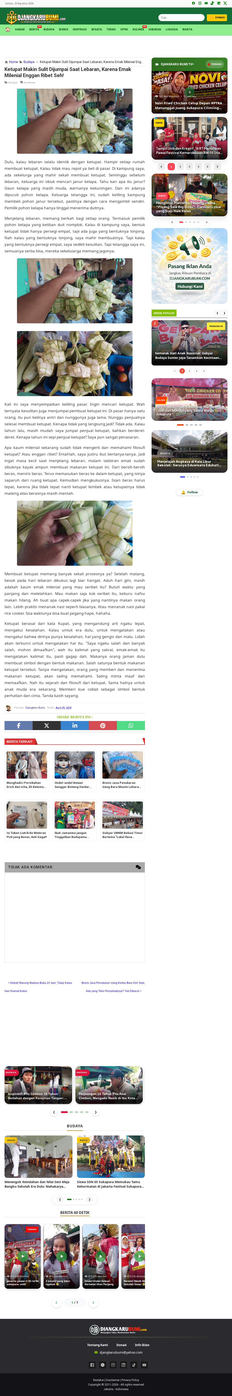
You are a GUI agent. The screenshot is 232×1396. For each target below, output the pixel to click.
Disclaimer (113, 1380)
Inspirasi (80, 29)
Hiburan (155, 29)
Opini (124, 29)
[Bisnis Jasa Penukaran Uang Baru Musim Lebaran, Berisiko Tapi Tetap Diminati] (122, 765)
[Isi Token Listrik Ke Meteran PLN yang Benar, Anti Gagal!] (27, 815)
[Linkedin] (123, 1365)
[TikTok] (212, 3)
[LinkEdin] (75, 725)
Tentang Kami (97, 1345)
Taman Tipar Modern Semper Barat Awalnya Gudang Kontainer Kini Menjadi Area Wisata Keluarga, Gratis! (189, 355)
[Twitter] (47, 725)
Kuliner (138, 29)
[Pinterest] (103, 725)
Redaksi (98, 1380)
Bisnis (63, 29)
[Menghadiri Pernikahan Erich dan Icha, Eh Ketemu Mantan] (27, 765)
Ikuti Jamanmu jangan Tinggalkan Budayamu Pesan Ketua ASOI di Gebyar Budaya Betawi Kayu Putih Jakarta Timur (75, 835)
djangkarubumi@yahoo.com (121, 1352)
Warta (187, 29)
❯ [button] (89, 1199)
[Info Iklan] (189, 265)
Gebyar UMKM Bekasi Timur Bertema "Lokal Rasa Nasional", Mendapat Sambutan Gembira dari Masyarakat (122, 835)
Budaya (49, 29)
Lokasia (172, 29)
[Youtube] (144, 1365)
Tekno (111, 29)
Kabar (20, 29)
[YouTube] (206, 3)
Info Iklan (142, 1345)
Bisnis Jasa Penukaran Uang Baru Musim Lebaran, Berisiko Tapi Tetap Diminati (122, 785)
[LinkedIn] (219, 3)
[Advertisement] (116, 46)
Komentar (30, 82)
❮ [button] (60, 1199)
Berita (34, 29)
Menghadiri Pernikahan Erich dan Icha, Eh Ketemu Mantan (25, 785)
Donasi (121, 1345)
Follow (189, 492)
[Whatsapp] (131, 725)
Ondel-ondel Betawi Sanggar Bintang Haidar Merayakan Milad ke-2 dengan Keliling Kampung (73, 785)
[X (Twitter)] (225, 3)
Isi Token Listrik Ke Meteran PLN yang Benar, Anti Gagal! (27, 835)
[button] (69, 1199)
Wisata (96, 29)
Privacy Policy (130, 1380)
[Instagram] (200, 3)
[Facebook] (193, 3)
